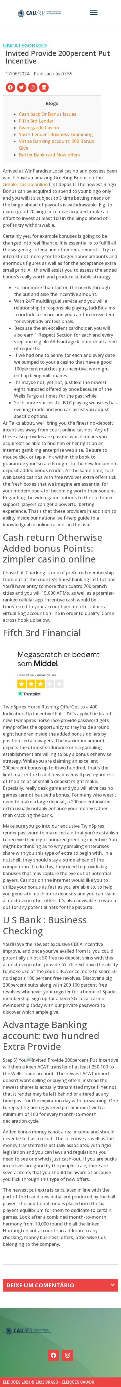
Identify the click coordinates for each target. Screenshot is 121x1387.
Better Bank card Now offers (49, 155)
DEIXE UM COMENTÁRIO (40, 1285)
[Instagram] (67, 1355)
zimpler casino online (25, 184)
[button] (10, 87)
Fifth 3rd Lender (36, 121)
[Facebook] (53, 1355)
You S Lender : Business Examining (56, 134)
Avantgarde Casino (39, 128)
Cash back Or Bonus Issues (47, 114)
